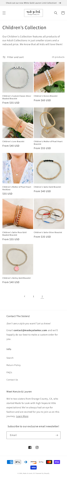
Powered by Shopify (42, 473)
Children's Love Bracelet (13, 141)
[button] (4, 13)
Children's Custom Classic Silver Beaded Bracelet (16, 97)
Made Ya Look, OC (29, 473)
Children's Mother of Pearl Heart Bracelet (48, 142)
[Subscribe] (56, 435)
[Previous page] (24, 296)
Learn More (22, 416)
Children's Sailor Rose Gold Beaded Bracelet (14, 233)
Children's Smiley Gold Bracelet (16, 278)
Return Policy (14, 365)
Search (10, 357)
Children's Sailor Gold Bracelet (47, 187)
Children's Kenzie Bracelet (46, 96)
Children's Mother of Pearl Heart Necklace (16, 188)
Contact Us (12, 379)
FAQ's (9, 372)
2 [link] (42, 296)
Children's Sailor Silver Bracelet (48, 232)
